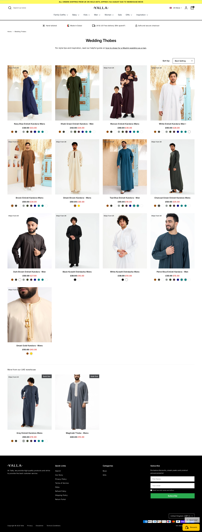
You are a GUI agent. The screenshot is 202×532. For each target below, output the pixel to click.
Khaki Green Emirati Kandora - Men (77, 124)
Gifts (128, 15)
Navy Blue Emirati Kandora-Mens (29, 124)
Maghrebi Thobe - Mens (77, 433)
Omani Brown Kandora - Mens (77, 198)
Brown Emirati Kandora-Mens (29, 198)
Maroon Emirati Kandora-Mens (124, 124)
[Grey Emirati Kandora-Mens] (24, 132)
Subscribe (172, 496)
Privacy (30, 525)
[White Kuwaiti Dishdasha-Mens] (79, 280)
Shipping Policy (61, 495)
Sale (120, 15)
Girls (104, 475)
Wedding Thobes (20, 31)
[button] (175, 8)
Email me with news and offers (163, 490)
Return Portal (60, 499)
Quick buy (29, 116)
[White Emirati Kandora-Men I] (46, 132)
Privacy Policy (61, 479)
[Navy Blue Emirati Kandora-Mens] (35, 132)
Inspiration (141, 15)
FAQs (57, 487)
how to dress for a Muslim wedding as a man (126, 48)
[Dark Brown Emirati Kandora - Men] (20, 132)
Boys (105, 471)
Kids (86, 15)
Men (96, 15)
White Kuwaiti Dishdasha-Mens (125, 272)
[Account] (186, 8)
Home (9, 31)
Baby (74, 15)
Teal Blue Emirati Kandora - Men (125, 198)
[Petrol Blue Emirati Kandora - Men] (39, 132)
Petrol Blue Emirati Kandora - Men (172, 272)
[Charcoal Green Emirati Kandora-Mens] (16, 132)
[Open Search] (9, 8)
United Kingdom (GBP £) (180, 516)
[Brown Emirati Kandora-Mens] (13, 132)
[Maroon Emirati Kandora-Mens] (32, 132)
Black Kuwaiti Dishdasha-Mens (77, 272)
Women (108, 15)
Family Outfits (60, 15)
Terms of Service (62, 483)
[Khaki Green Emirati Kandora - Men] (28, 132)
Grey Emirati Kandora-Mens (30, 433)
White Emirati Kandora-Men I (172, 124)
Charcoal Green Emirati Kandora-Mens (172, 198)
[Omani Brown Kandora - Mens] (75, 206)
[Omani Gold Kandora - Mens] (79, 206)
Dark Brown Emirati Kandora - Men (29, 272)
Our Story (59, 475)
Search (58, 471)
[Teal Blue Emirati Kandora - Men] (43, 132)
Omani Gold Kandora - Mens (29, 345)
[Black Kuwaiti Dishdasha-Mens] (75, 280)
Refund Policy (60, 491)
